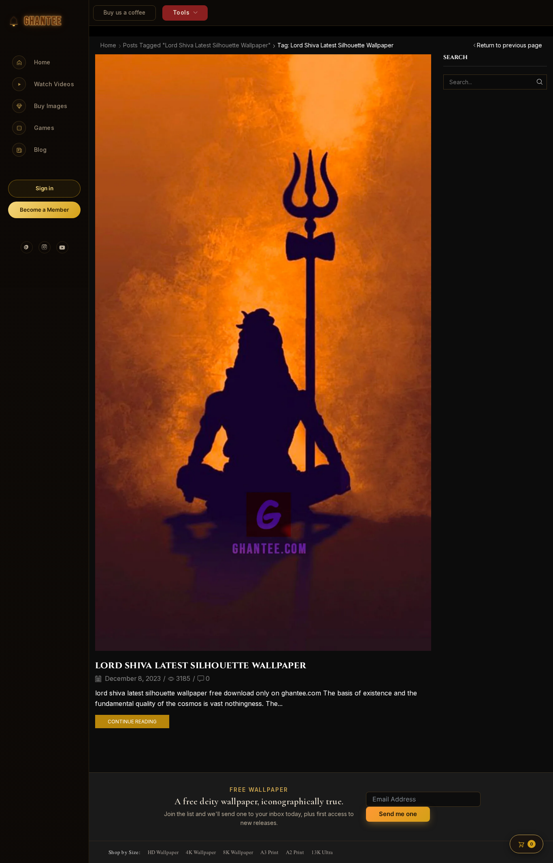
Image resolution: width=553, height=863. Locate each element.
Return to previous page (509, 45)
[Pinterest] (27, 247)
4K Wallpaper (201, 852)
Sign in (44, 188)
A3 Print (269, 852)
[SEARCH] (539, 81)
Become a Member (44, 209)
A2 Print (295, 852)
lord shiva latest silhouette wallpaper (200, 665)
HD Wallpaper (163, 852)
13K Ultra (322, 852)
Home (108, 45)
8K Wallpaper (238, 852)
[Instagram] (44, 247)
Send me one (398, 814)
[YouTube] (62, 247)
